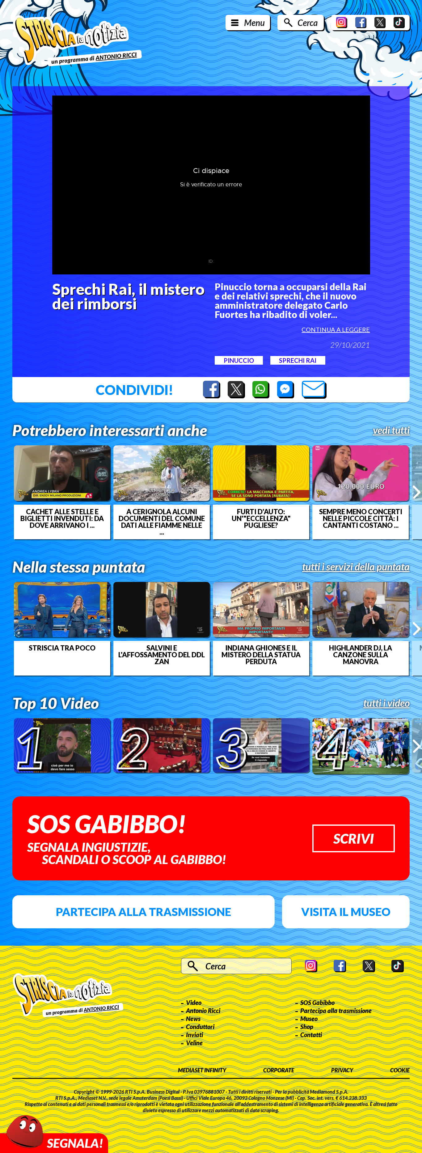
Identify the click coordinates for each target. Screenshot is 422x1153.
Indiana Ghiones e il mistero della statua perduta (261, 655)
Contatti (311, 1034)
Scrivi (353, 838)
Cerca (308, 22)
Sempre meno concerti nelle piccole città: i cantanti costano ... (360, 518)
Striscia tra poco (62, 648)
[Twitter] (380, 22)
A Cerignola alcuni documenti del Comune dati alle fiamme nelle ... (162, 522)
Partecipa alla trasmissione (143, 911)
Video (193, 1002)
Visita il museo (345, 911)
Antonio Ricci (203, 1010)
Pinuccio (239, 360)
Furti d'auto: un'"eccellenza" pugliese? (261, 518)
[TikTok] (399, 22)
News (193, 1018)
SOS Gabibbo (317, 1002)
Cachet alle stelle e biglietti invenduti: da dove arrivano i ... (62, 518)
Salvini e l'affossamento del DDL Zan (161, 655)
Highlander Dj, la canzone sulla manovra (360, 655)
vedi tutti (391, 430)
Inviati (194, 1034)
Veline (194, 1042)
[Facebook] (360, 22)
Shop (306, 1026)
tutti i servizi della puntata (356, 567)
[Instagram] (341, 22)
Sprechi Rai (297, 360)
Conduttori (200, 1026)
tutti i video (386, 703)
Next (416, 492)
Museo (309, 1018)
